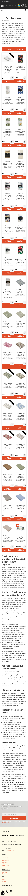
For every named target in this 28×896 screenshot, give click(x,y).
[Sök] (25, 10)
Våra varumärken (5, 865)
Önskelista (4, 881)
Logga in (3, 879)
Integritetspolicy (5, 860)
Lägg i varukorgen (20, 81)
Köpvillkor (4, 873)
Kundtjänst (4, 872)
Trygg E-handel (5, 857)
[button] (2, 5)
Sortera (21, 49)
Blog (3, 863)
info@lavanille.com (9, 850)
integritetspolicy (5, 822)
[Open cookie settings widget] (3, 893)
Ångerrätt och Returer (7, 859)
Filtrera (8, 49)
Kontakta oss (5, 862)
